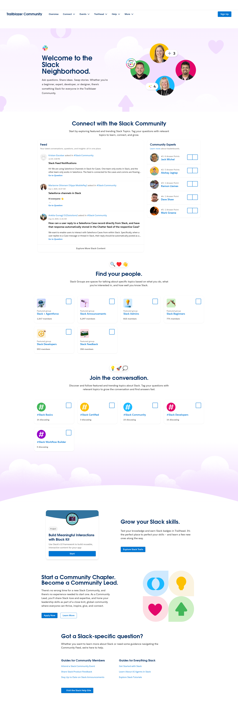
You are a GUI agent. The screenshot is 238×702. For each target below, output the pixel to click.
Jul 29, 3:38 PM (54, 159)
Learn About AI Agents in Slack (135, 671)
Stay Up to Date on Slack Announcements (82, 677)
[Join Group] (68, 301)
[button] (91, 248)
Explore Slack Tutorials (130, 677)
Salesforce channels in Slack (64, 193)
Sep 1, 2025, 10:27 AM (57, 189)
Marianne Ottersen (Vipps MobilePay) (67, 185)
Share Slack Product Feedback (76, 671)
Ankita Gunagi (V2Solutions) (63, 215)
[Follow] (189, 157)
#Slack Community (84, 155)
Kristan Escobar (56, 155)
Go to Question (55, 175)
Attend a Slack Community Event (78, 666)
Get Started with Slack (130, 666)
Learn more (155, 148)
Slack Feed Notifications (62, 163)
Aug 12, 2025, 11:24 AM (57, 219)
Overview (54, 14)
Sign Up (225, 14)
